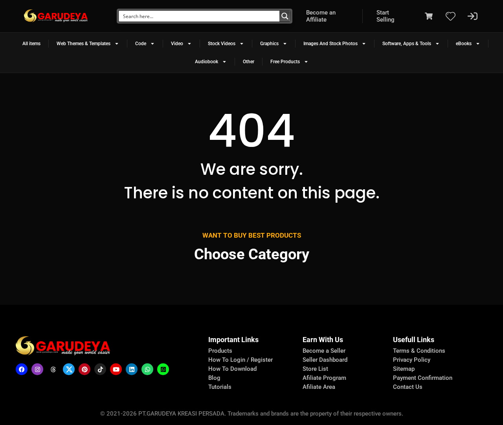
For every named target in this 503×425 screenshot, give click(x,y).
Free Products (285, 61)
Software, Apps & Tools (406, 43)
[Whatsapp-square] (163, 369)
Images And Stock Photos (330, 43)
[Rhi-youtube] (116, 369)
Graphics (269, 43)
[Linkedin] (132, 369)
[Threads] (53, 369)
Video (177, 43)
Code (140, 43)
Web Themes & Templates (83, 43)
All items (31, 43)
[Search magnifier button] (284, 16)
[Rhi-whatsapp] (147, 369)
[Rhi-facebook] (22, 369)
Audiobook (206, 61)
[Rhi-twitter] (69, 369)
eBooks (464, 43)
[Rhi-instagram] (37, 369)
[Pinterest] (84, 369)
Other (248, 61)
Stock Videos (221, 43)
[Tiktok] (100, 369)
